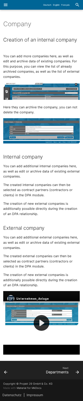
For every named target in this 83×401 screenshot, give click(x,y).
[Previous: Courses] (11, 370)
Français (65, 5)
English (56, 5)
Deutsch (47, 5)
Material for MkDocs (29, 388)
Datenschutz (12, 395)
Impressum (35, 395)
